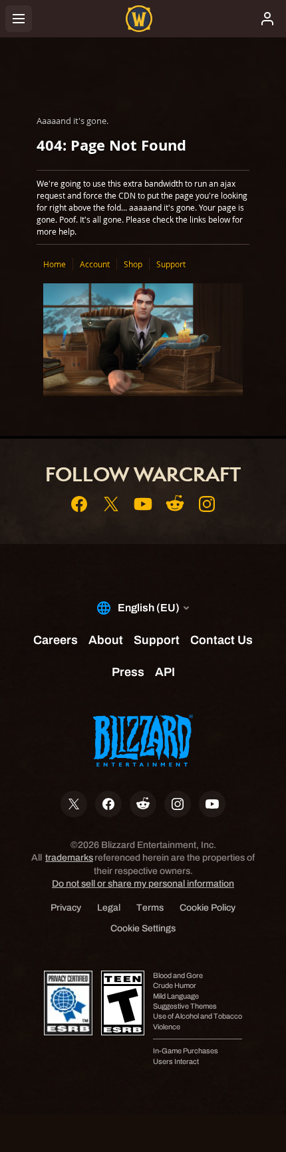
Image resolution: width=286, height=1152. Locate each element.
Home (54, 264)
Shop (133, 264)
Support (171, 264)
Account (95, 264)
